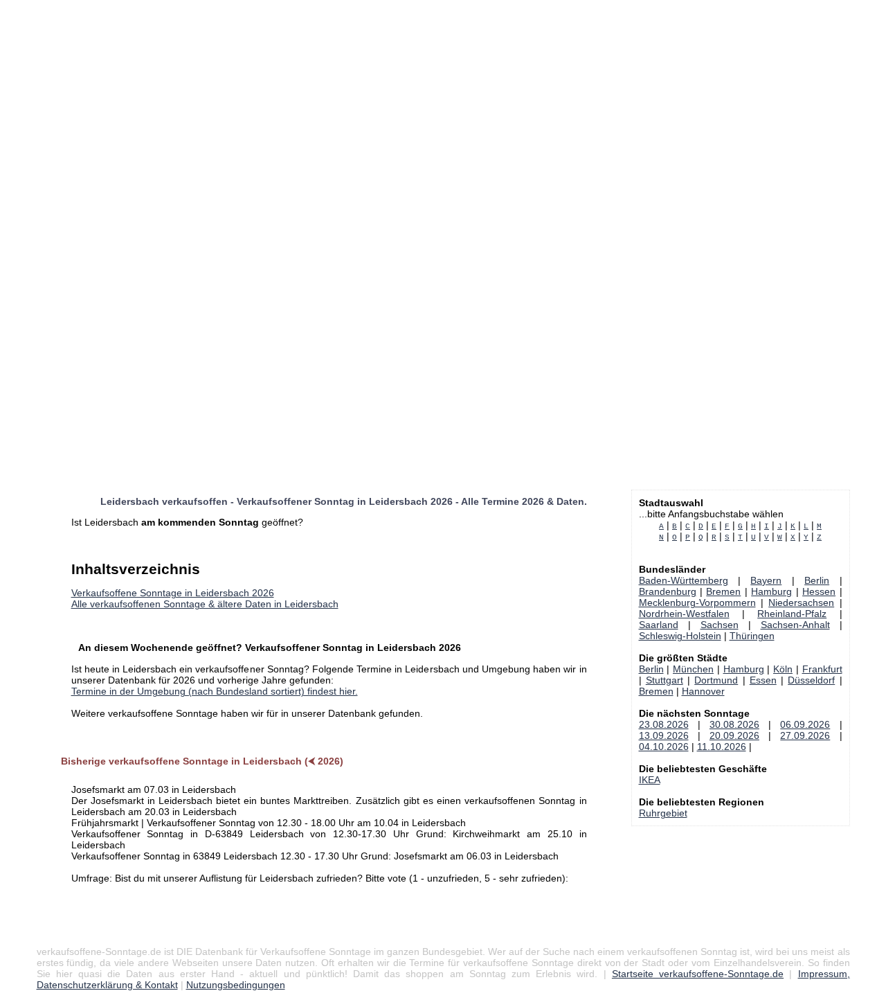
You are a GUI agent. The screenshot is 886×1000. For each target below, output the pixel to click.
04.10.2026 (664, 746)
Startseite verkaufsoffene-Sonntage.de (698, 973)
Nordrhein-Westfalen (684, 613)
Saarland (658, 624)
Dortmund (716, 680)
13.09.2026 (664, 735)
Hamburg (771, 591)
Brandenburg (667, 591)
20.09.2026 (734, 735)
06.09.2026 (805, 724)
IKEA (649, 779)
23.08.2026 (664, 724)
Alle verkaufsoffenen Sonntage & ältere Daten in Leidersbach (204, 603)
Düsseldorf (811, 680)
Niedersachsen (801, 602)
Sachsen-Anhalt (795, 624)
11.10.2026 (721, 746)
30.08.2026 (734, 724)
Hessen (818, 591)
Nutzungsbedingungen (235, 984)
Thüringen (752, 635)
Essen (763, 680)
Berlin (816, 580)
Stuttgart (664, 680)
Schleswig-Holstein (680, 635)
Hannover (703, 691)
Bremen (723, 591)
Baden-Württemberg (683, 580)
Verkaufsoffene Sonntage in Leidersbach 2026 (172, 592)
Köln (783, 669)
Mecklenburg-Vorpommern (697, 602)
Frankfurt (822, 669)
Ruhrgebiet (663, 813)
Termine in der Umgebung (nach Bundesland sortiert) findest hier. (214, 691)
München (693, 669)
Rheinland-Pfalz (791, 613)
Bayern (765, 580)
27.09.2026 (805, 735)
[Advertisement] (415, 97)
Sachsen (719, 624)
